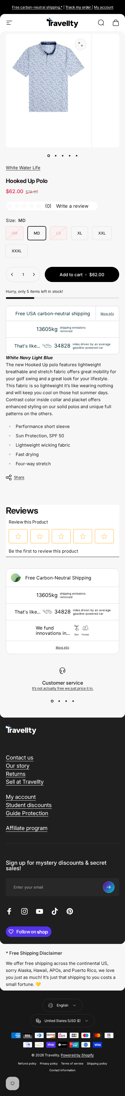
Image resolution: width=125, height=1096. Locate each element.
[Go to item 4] (69, 155)
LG (58, 233)
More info (107, 313)
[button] (18, 536)
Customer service (62, 683)
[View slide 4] (72, 700)
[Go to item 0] (48, 155)
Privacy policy (49, 1063)
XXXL (17, 251)
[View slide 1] (52, 700)
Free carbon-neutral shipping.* (37, 7)
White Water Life (23, 167)
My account (103, 7)
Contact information (62, 1070)
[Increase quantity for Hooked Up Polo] (34, 274)
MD (37, 233)
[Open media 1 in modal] (80, 44)
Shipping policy (97, 1063)
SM (14, 233)
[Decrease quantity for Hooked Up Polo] (12, 274)
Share (19, 477)
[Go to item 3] (62, 155)
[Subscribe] (109, 887)
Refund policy (27, 1063)
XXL (102, 233)
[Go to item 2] (55, 155)
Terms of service (72, 1063)
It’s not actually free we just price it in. (62, 688)
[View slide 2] (59, 700)
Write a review (72, 206)
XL (79, 233)
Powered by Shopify (77, 1055)
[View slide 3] (66, 700)
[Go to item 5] (76, 155)
